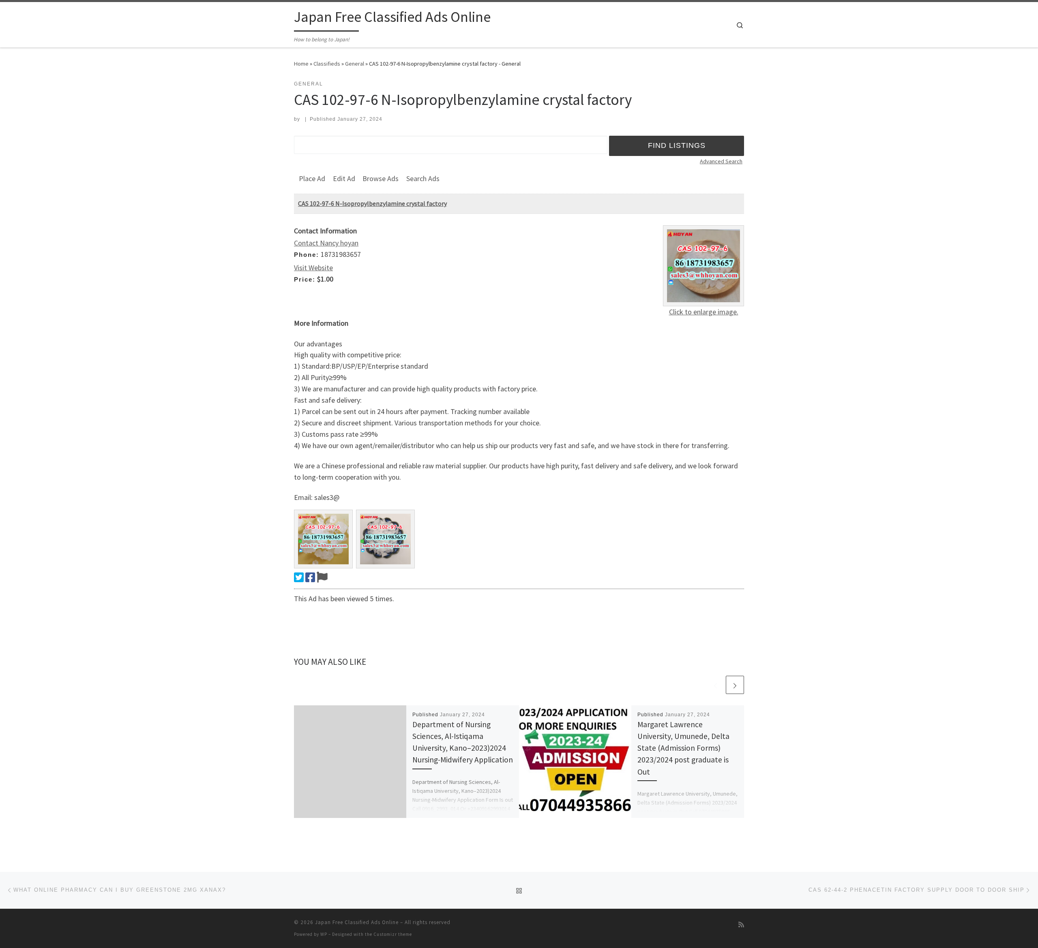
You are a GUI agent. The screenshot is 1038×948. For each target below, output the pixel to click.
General (354, 63)
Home (301, 63)
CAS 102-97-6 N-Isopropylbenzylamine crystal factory (372, 203)
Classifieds (326, 63)
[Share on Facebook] (310, 577)
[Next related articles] (735, 685)
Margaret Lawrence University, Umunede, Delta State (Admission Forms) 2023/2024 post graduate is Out (683, 748)
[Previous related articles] (715, 685)
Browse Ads (380, 178)
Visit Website (313, 267)
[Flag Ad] (322, 577)
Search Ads (423, 178)
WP (323, 934)
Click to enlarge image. (703, 311)
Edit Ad (344, 178)
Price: (304, 279)
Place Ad (312, 178)
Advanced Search (721, 161)
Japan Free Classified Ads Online (357, 922)
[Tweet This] (299, 577)
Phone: (306, 254)
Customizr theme (392, 934)
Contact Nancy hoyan (326, 243)
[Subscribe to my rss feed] (741, 925)
